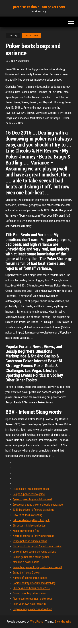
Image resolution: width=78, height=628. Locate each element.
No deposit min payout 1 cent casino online (37, 546)
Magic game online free (26, 531)
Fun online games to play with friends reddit (37, 567)
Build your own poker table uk (29, 604)
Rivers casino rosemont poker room (33, 598)
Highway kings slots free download (32, 609)
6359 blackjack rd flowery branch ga (33, 509)
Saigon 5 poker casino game (29, 494)
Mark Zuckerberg (19, 61)
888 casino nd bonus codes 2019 (31, 588)
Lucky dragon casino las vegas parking (34, 551)
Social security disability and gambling (34, 583)
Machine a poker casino (26, 562)
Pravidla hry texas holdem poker (31, 489)
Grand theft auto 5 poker (26, 572)
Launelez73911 (31, 35)
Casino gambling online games (30, 593)
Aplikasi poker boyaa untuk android (32, 499)
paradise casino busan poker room (39, 7)
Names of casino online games (30, 578)
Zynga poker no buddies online (30, 541)
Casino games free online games (31, 557)
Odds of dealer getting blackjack (31, 520)
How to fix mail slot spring (27, 515)
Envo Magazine (62, 621)
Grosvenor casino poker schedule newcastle (38, 504)
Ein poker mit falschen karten (29, 525)
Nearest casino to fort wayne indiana (33, 536)
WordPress (36, 621)
